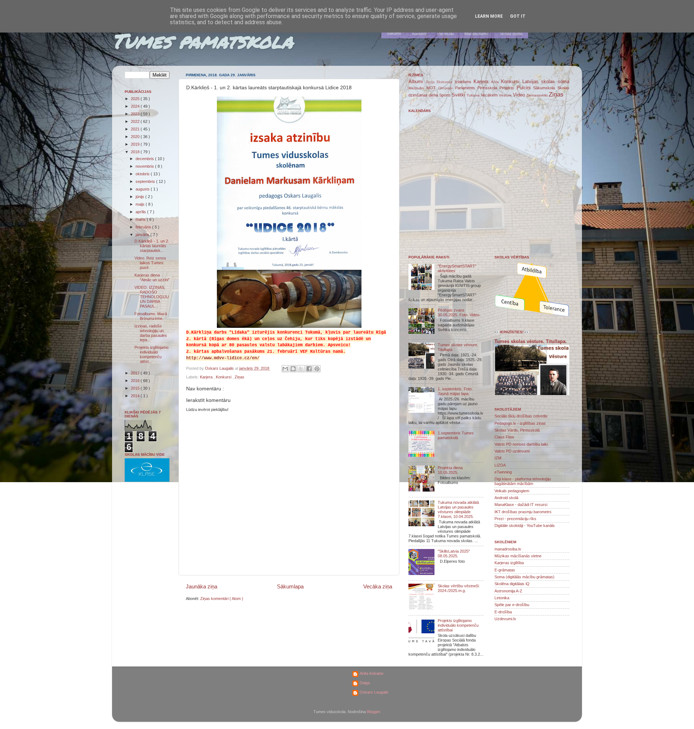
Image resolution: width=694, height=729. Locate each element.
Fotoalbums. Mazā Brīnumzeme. (150, 316)
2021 (136, 129)
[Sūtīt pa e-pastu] (285, 368)
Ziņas (239, 377)
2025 (136, 99)
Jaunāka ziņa (201, 586)
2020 (136, 136)
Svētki (459, 95)
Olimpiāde (446, 88)
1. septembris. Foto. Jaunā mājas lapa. (455, 391)
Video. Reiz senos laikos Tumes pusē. (150, 263)
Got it (518, 16)
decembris (145, 158)
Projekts (508, 88)
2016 (136, 380)
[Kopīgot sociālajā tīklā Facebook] (309, 368)
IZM (497, 458)
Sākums (394, 33)
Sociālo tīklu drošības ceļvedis (521, 416)
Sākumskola (545, 88)
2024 (136, 106)
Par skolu (445, 33)
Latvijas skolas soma (545, 81)
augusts (143, 189)
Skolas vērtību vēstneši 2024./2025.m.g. (458, 588)
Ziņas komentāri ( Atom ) (221, 598)
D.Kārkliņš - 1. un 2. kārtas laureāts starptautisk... (151, 246)
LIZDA (500, 465)
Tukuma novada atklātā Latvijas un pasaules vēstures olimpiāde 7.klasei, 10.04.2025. (458, 509)
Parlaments (466, 88)
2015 (136, 388)
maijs (141, 204)
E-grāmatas (504, 570)
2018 (136, 152)
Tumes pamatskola (202, 40)
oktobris (143, 174)
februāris (144, 227)
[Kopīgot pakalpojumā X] (301, 368)
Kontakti (419, 33)
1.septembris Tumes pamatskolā (456, 435)
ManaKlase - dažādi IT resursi (520, 504)
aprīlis (141, 212)
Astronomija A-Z (508, 591)
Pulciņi (525, 87)
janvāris (143, 234)
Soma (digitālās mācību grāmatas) (524, 577)
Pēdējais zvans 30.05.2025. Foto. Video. (459, 312)
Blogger (373, 711)
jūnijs (140, 196)
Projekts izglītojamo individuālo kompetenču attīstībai (458, 625)
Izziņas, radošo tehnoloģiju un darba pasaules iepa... (150, 333)
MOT (432, 88)
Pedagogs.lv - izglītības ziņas (520, 423)
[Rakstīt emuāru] (293, 368)
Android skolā (506, 498)
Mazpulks (417, 88)
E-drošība (503, 612)
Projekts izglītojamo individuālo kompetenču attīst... (151, 354)
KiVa (496, 82)
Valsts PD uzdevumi (512, 451)
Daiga (365, 683)
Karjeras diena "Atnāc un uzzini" (152, 277)
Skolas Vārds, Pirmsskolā (517, 430)
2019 (136, 144)
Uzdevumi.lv (505, 619)
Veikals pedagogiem (511, 491)
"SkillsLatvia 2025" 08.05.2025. (454, 553)
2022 (136, 121)
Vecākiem (490, 95)
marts (141, 219)
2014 (136, 396)
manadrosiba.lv (507, 549)
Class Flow (504, 437)
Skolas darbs (511, 33)
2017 (136, 373)
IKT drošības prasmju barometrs (523, 512)
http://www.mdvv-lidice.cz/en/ (223, 358)
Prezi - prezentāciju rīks (515, 518)
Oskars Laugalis (374, 692)
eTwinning (503, 472)
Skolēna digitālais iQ (512, 584)
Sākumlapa (290, 586)
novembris (145, 166)
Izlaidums (464, 82)
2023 (136, 114)
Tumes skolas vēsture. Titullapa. (530, 341)
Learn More (489, 16)
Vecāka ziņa (377, 586)
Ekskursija (446, 82)
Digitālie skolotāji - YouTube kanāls (524, 525)
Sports (445, 95)
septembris (146, 181)
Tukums (474, 95)
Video (519, 95)
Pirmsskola (488, 88)
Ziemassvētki (537, 95)
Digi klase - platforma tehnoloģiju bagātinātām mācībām (522, 481)
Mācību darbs (476, 33)
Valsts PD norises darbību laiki (521, 444)
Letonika (501, 598)
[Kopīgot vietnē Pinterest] (317, 368)
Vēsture (506, 95)
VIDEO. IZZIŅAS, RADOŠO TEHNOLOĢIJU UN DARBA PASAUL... (151, 296)
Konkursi (224, 377)
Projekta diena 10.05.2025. (450, 470)
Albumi (417, 81)
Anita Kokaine (372, 673)
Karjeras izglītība (509, 563)
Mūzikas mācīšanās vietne (517, 556)
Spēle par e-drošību (511, 605)
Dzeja (431, 82)
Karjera (207, 377)
